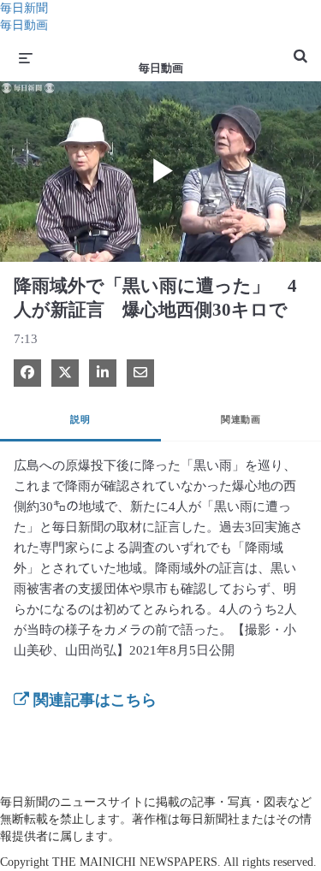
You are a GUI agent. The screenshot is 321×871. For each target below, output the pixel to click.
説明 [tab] (80, 419)
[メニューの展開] (26, 57)
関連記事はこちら (93, 699)
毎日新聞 (24, 8)
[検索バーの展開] (300, 48)
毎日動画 (24, 25)
